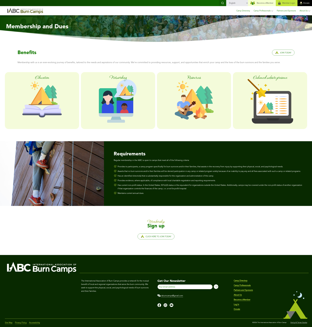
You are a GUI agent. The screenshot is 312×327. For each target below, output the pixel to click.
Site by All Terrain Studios (298, 322)
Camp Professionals (262, 11)
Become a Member (265, 3)
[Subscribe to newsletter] (216, 286)
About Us (304, 11)
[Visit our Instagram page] (165, 306)
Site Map (9, 322)
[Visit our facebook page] (159, 306)
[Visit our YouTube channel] (171, 306)
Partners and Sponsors (286, 11)
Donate (306, 3)
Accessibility (34, 322)
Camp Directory (243, 11)
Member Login (288, 3)
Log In (236, 304)
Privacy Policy (21, 322)
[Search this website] (222, 3)
